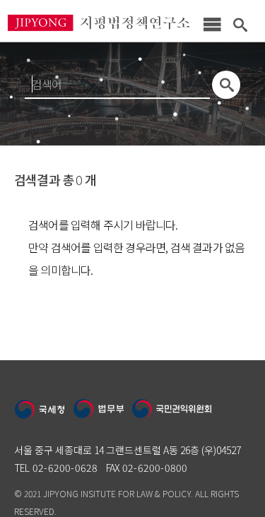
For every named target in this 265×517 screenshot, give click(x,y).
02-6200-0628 (65, 467)
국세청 (40, 409)
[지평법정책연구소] (99, 30)
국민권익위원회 (172, 409)
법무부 (98, 409)
